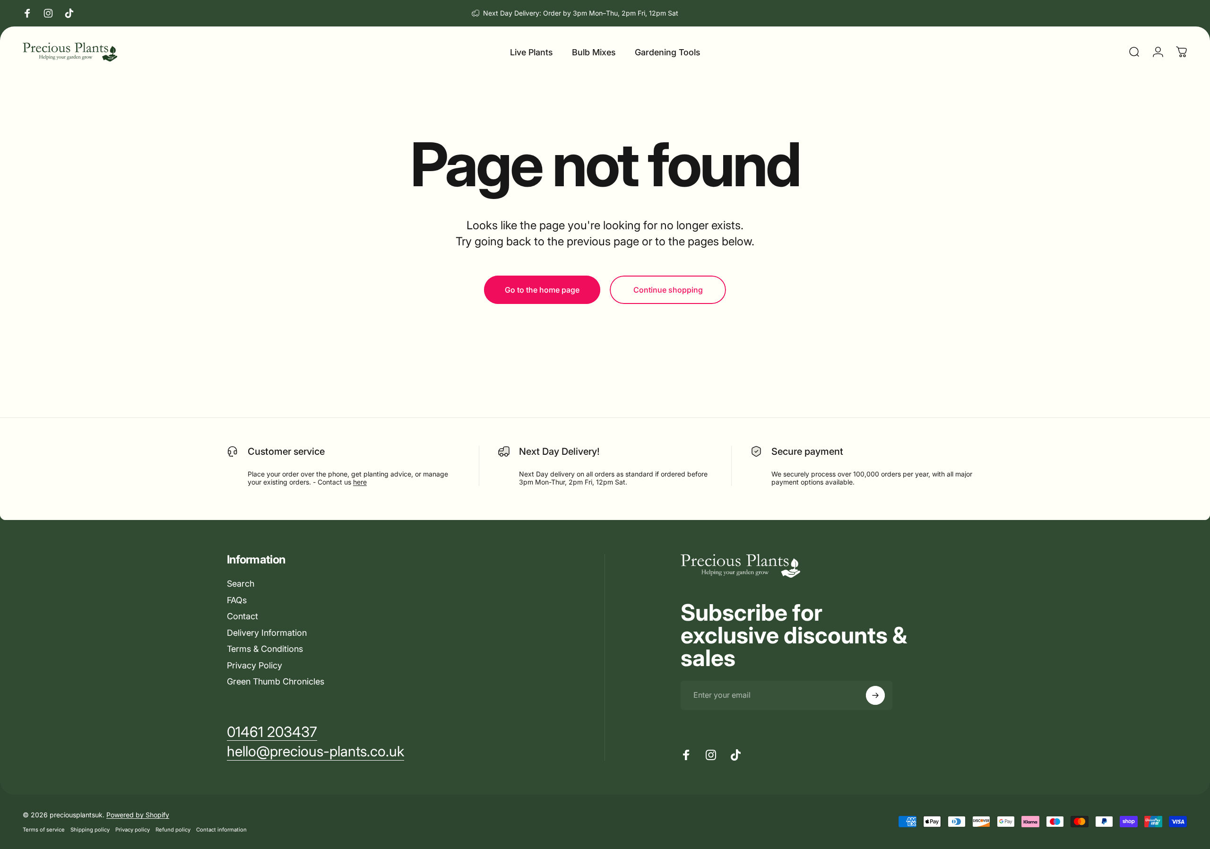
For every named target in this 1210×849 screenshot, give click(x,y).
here (360, 482)
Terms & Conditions (265, 649)
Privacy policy (132, 829)
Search (240, 584)
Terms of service (44, 829)
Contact (242, 616)
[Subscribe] (875, 695)
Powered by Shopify (137, 815)
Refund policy (173, 829)
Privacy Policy (254, 665)
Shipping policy (90, 829)
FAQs (237, 600)
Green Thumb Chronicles (275, 681)
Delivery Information (267, 633)
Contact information (221, 829)
